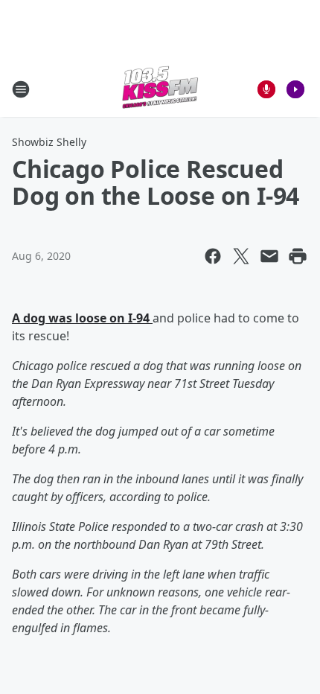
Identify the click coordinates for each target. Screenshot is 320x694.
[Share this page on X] (241, 256)
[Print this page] (297, 256)
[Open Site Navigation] (21, 89)
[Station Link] (160, 89)
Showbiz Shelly (49, 142)
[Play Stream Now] (295, 89)
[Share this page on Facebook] (212, 256)
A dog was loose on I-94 (82, 318)
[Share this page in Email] (269, 256)
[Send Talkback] (266, 89)
